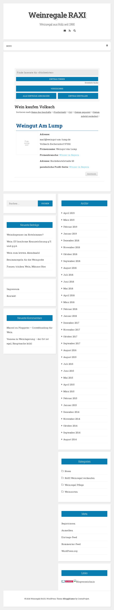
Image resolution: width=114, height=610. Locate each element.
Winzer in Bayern (69, 154)
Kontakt (11, 295)
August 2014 (70, 439)
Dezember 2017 (71, 322)
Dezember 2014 (71, 411)
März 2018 (69, 302)
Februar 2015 (70, 398)
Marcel (11, 327)
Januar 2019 (70, 233)
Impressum (13, 289)
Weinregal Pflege (74, 484)
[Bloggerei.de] (67, 581)
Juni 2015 (68, 370)
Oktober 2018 (70, 254)
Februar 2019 (70, 226)
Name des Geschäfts (41, 112)
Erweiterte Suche (91, 83)
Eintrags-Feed (69, 537)
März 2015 (68, 391)
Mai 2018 (68, 288)
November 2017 (71, 329)
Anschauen (91, 174)
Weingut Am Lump (39, 125)
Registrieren (68, 523)
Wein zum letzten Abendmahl (23, 252)
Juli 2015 (68, 363)
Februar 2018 (70, 309)
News (68, 471)
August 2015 (69, 357)
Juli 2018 (68, 274)
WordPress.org (69, 550)
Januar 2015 (70, 405)
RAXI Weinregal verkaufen (80, 478)
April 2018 (69, 295)
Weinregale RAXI (57, 15)
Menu (9, 46)
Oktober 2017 (70, 336)
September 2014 (71, 432)
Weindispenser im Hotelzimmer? (25, 234)
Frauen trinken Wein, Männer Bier (26, 266)
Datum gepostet (82, 112)
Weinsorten (71, 491)
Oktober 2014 (70, 425)
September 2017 (71, 343)
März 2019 (68, 219)
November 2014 (71, 418)
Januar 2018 (70, 315)
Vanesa (11, 339)
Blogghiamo (69, 598)
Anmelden (67, 530)
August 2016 (69, 350)
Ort (70, 112)
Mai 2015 (68, 377)
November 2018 (71, 247)
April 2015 (69, 384)
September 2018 (71, 261)
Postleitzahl (60, 112)
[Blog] (84, 581)
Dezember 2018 (71, 240)
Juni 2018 (68, 281)
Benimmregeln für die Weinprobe (25, 259)
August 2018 (70, 267)
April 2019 (69, 212)
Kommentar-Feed (71, 544)
